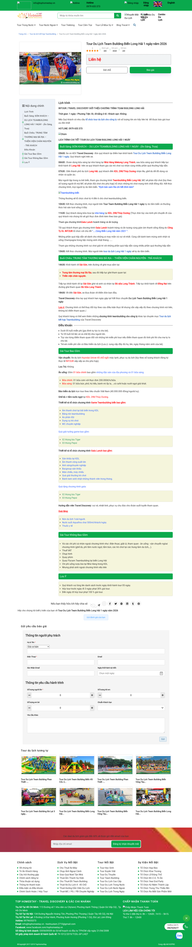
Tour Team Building (109, 878)
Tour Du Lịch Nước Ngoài (112, 888)
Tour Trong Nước (25, 25)
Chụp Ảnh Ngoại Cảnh (71, 871)
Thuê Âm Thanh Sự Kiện (72, 878)
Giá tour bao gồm (32, 154)
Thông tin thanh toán (29, 884)
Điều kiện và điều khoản (31, 888)
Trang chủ (23, 34)
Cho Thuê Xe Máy (68, 868)
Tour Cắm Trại (85, 25)
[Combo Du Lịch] (149, 17)
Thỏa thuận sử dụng (29, 881)
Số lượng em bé (33, 702)
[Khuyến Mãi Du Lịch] (132, 17)
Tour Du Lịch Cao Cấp (110, 881)
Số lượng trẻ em (104, 690)
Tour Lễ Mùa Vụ (103, 25)
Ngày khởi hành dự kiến (107, 668)
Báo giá (150, 70)
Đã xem (115, 48)
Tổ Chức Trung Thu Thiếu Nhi (154, 888)
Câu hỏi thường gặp (29, 874)
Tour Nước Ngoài (47, 25)
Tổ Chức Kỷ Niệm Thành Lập (154, 884)
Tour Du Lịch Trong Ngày (112, 891)
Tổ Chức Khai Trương (150, 871)
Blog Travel (122, 25)
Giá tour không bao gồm (36, 158)
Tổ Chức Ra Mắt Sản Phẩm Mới (155, 891)
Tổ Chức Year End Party (151, 881)
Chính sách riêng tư (29, 878)
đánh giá (105, 48)
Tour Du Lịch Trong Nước (112, 884)
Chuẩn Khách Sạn (105, 702)
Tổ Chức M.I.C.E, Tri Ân (151, 878)
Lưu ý (27, 162)
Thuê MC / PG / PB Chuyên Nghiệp (77, 891)
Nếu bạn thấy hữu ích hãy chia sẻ (69, 603)
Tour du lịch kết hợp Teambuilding (43, 34)
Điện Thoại (32, 657)
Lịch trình (28, 111)
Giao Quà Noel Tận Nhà (71, 874)
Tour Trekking (68, 25)
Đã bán (123, 48)
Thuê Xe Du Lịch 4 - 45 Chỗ (73, 884)
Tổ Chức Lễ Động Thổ (151, 874)
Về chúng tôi (25, 868)
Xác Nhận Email (33, 668)
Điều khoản (29, 149)
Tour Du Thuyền (108, 874)
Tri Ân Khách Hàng (28, 871)
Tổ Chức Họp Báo (149, 868)
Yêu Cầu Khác (32, 715)
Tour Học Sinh (107, 868)
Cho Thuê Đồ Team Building (73, 881)
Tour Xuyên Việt (107, 871)
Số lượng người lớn (35, 690)
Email (100, 657)
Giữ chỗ (107, 70)
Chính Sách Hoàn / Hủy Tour (33, 891)
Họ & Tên (31, 642)
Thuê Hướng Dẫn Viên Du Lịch (75, 888)
